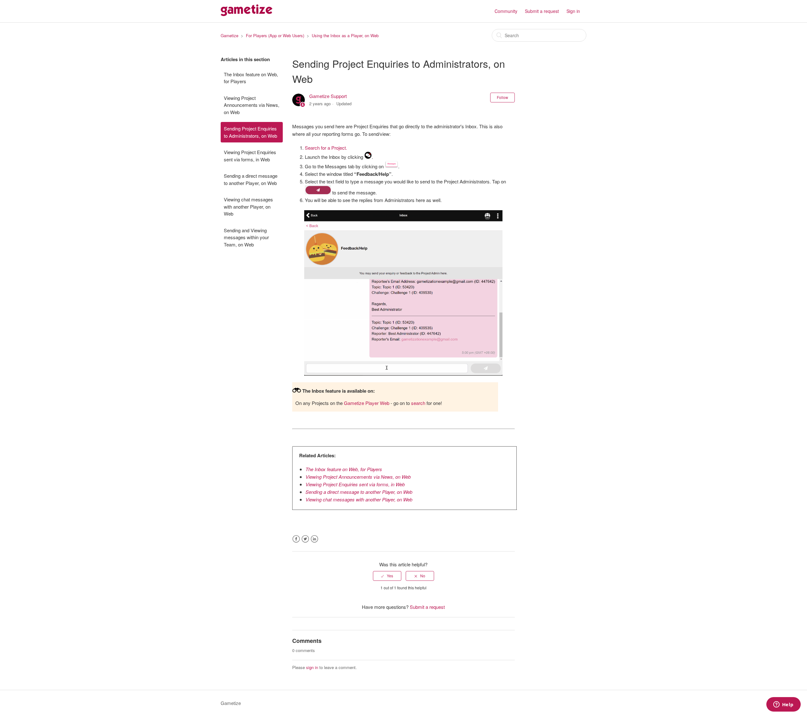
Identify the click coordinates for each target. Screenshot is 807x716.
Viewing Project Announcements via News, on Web (251, 105)
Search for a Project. (326, 147)
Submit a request (542, 11)
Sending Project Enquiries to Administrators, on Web (250, 132)
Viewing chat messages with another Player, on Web (248, 206)
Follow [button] (502, 97)
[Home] (246, 14)
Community (506, 11)
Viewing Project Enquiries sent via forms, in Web (250, 156)
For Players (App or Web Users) (275, 35)
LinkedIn (314, 539)
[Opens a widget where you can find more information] (783, 705)
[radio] (387, 575)
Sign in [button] (573, 11)
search (418, 403)
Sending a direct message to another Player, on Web (250, 179)
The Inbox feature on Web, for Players (251, 78)
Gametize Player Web (366, 403)
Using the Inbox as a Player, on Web (345, 35)
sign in (312, 667)
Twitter (305, 539)
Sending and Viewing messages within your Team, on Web (246, 237)
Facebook (296, 539)
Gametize (229, 35)
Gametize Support (328, 96)
